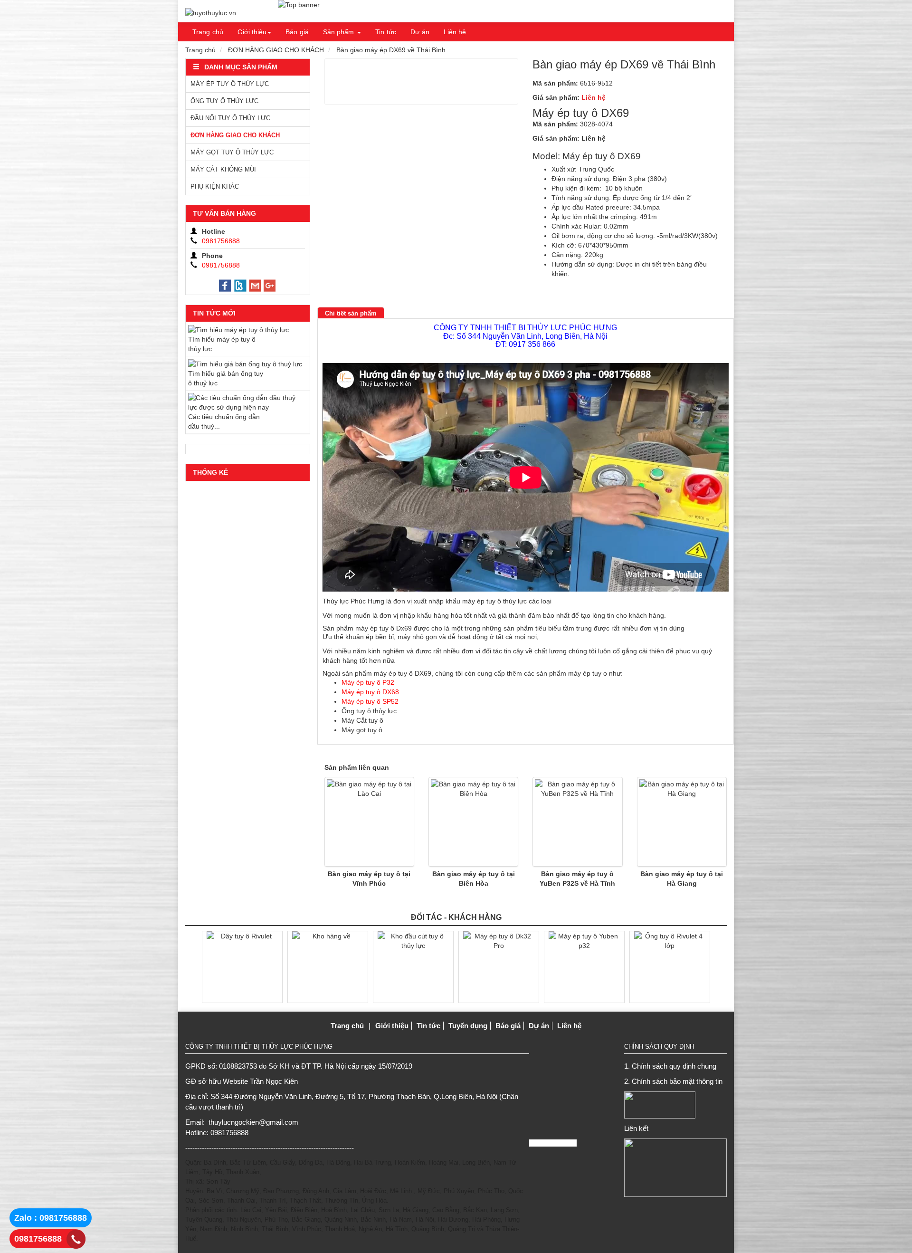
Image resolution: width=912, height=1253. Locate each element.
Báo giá (297, 32)
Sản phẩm (338, 32)
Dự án (419, 32)
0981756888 (38, 1238)
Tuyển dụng (467, 1026)
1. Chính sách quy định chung (670, 1066)
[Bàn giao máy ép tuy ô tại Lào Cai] (369, 821)
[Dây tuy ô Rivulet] (242, 966)
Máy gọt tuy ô (362, 730)
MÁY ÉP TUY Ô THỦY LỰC (229, 83)
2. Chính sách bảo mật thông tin (673, 1081)
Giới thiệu (252, 32)
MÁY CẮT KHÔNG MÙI (223, 169)
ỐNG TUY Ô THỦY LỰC (224, 101)
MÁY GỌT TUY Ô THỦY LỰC (232, 152)
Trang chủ (207, 32)
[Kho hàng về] (327, 966)
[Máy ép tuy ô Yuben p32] (584, 966)
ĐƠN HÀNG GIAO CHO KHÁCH (276, 50)
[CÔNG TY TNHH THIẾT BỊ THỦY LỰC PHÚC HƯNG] (210, 13)
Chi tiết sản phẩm (351, 313)
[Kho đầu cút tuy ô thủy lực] (413, 966)
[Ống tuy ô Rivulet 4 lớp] (669, 966)
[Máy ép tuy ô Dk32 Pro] (498, 966)
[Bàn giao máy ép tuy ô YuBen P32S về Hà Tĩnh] (577, 821)
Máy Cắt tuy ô (362, 720)
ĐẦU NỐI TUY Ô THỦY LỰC (230, 118)
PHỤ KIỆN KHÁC (214, 186)
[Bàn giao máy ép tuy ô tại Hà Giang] (681, 821)
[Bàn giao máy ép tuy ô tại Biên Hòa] (473, 821)
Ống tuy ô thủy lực (369, 711)
